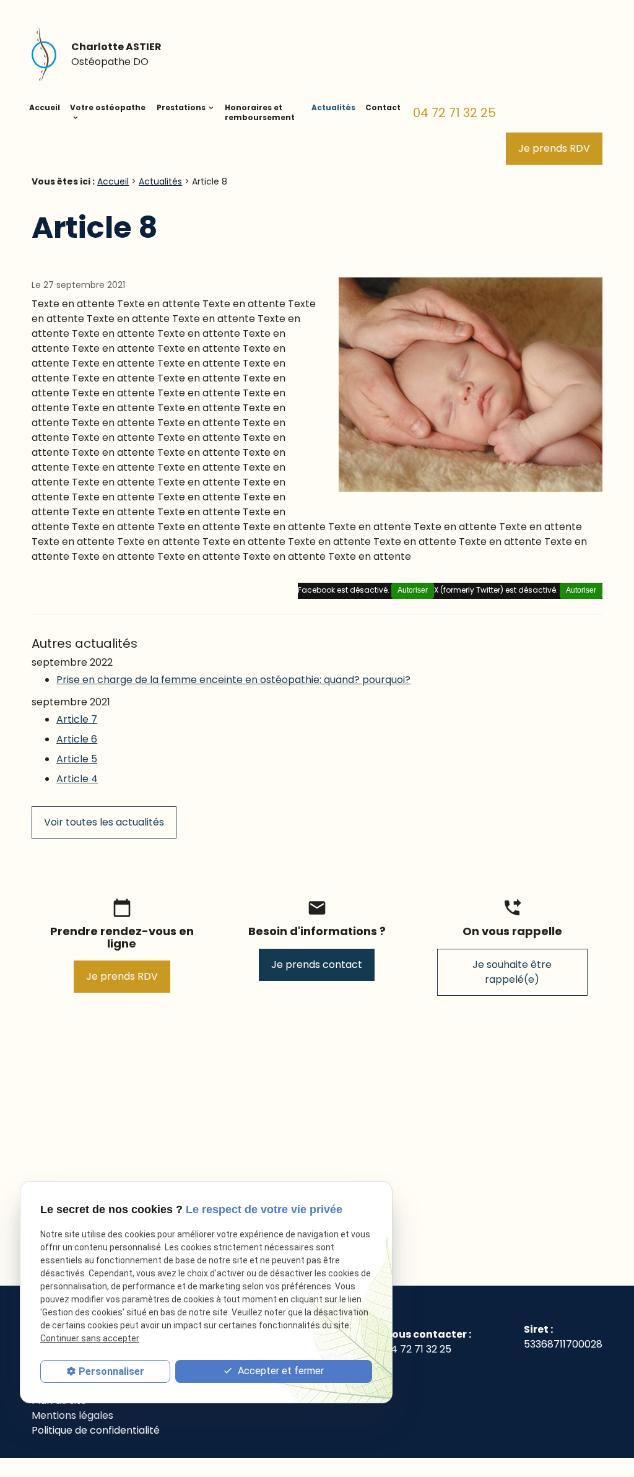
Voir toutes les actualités (104, 822)
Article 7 (76, 719)
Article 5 (76, 759)
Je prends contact (316, 964)
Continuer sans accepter (89, 1338)
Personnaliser (111, 1371)
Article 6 (76, 739)
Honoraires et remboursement (260, 112)
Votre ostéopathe (107, 107)
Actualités (333, 107)
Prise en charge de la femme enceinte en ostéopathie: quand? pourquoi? (233, 680)
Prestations (181, 107)
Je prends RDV (554, 148)
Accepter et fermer (279, 1371)
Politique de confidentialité (96, 1430)
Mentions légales (72, 1415)
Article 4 (77, 779)
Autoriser (581, 590)
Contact (383, 107)
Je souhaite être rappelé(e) (512, 972)
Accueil (44, 107)
